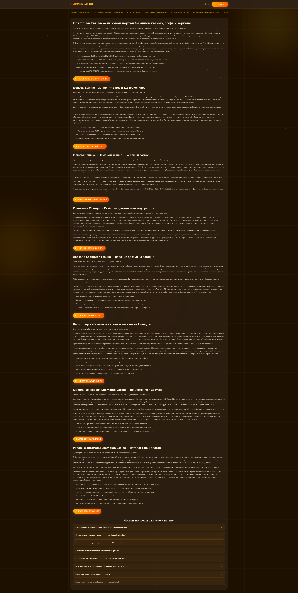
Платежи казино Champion (180, 12)
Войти (206, 4)
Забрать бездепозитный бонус (90, 146)
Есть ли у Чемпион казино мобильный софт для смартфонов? (101, 566)
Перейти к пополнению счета (89, 248)
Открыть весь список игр (87, 511)
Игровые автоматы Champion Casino (127, 12)
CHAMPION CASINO (81, 4)
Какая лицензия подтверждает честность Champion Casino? (101, 543)
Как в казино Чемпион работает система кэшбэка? (97, 582)
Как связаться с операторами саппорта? (93, 574)
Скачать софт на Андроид (88, 439)
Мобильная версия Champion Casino (206, 12)
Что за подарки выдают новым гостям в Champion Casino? (100, 535)
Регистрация (220, 4)
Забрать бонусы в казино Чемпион (91, 79)
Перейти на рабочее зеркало (88, 315)
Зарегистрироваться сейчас (88, 381)
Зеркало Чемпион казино (80, 12)
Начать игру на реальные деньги (91, 199)
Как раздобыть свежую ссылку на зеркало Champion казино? (101, 527)
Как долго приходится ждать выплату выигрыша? (97, 551)
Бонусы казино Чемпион (102, 12)
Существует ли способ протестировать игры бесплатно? (100, 558)
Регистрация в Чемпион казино (155, 12)
